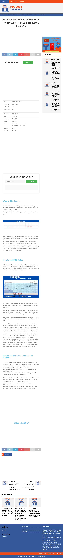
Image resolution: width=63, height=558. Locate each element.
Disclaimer (21, 1)
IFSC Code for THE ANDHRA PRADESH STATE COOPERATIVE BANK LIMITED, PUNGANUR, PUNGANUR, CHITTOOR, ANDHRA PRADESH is (55, 64)
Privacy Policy (4, 1)
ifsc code (7, 454)
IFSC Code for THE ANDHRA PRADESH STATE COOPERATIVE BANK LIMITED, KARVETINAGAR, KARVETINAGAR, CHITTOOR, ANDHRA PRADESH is (20, 514)
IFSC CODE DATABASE (31, 556)
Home (2, 14)
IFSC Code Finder (10, 14)
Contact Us (42, 14)
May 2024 (4, 530)
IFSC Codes (4, 536)
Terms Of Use (13, 1)
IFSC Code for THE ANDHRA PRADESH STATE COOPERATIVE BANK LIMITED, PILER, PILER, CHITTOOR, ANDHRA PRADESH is (55, 86)
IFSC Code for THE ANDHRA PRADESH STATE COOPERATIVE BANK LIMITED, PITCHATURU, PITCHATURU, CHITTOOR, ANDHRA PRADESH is (55, 75)
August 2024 (4, 529)
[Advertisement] (21, 41)
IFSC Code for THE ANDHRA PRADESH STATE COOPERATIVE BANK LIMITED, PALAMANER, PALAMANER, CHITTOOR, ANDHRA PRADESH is (55, 96)
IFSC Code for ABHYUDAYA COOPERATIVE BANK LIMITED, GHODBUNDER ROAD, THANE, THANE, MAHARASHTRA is (34, 512)
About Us (29, 14)
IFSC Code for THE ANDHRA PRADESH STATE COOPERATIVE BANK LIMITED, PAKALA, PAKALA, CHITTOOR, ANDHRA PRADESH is (55, 107)
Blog (35, 14)
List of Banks (20, 14)
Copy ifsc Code (28, 62)
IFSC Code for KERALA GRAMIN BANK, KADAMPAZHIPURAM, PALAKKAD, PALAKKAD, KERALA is (8, 512)
